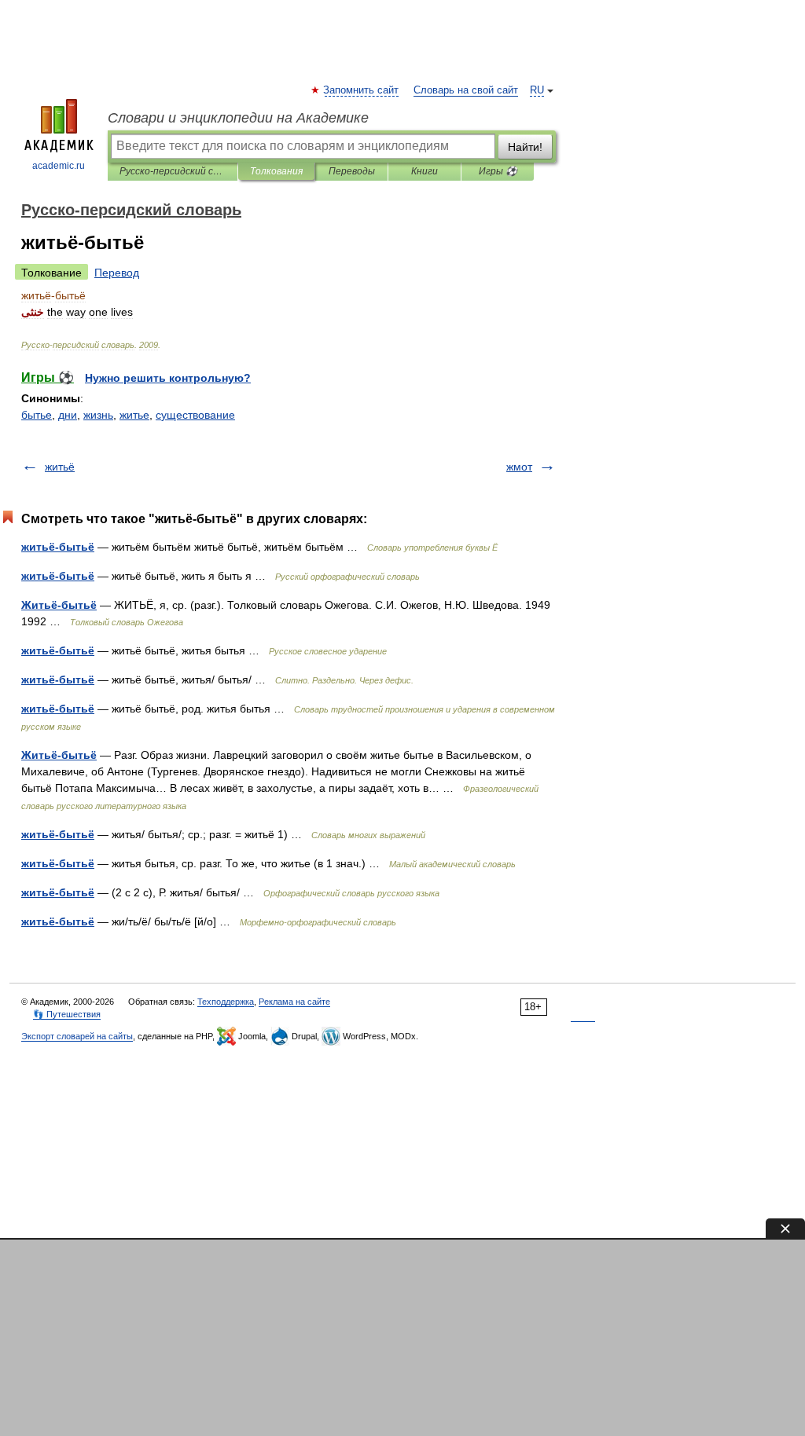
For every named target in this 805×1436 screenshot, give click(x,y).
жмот (519, 466)
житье (134, 414)
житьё (60, 466)
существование (195, 414)
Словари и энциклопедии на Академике (238, 118)
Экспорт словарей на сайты (77, 1036)
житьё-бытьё (57, 546)
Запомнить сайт (362, 90)
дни (67, 414)
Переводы (352, 171)
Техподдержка (225, 1001)
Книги (424, 171)
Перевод (116, 272)
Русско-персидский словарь (172, 171)
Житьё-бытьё (59, 605)
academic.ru (58, 165)
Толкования (276, 171)
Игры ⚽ (498, 171)
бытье (36, 414)
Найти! (525, 147)
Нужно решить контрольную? (168, 378)
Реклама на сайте (294, 1001)
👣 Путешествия (67, 1014)
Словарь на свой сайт (466, 90)
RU (537, 90)
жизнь (98, 414)
